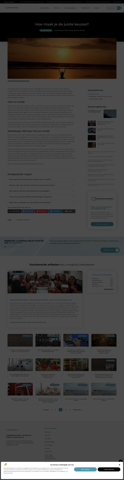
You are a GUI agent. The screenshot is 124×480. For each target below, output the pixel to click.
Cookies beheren (109, 469)
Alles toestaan (85, 469)
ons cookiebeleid (60, 471)
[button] (119, 465)
